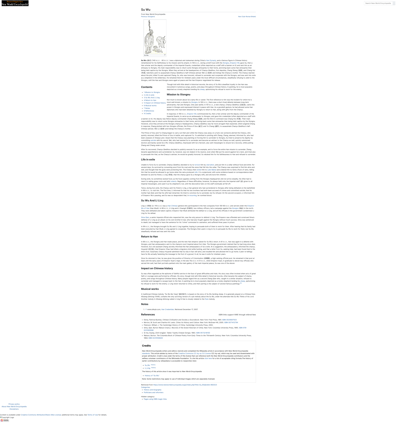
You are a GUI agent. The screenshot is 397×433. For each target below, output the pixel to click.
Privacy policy (14, 404)
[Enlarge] (165, 54)
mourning (193, 195)
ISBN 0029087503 (229, 320)
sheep (202, 89)
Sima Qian (145, 217)
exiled (199, 170)
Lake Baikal (211, 170)
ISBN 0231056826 (155, 338)
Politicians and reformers (153, 392)
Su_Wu (147, 365)
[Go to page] (394, 3)
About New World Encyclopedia (14, 406)
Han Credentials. (167, 309)
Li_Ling (147, 368)
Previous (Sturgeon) (148, 16)
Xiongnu (226, 63)
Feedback (53, 3)
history (153, 364)
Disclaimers (14, 409)
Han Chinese (173, 206)
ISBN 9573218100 (203, 333)
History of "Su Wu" (152, 376)
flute (206, 299)
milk (196, 172)
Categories (145, 387)
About (43, 3)
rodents (173, 181)
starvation (210, 165)
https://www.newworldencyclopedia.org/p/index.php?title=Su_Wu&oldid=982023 (185, 385)
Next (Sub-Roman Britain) (247, 16)
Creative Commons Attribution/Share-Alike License (41, 415)
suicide (153, 140)
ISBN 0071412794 (231, 322)
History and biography (152, 390)
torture (197, 165)
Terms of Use (92, 415)
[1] (241, 283)
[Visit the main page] (15, 3)
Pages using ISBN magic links (155, 399)
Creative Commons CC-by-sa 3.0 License (194, 353)
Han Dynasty (211, 60)
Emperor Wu (235, 63)
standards (146, 353)
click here (208, 358)
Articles (35, 3)
